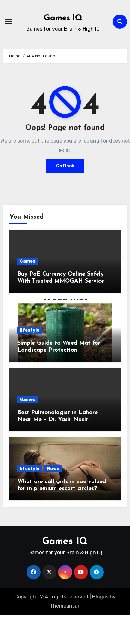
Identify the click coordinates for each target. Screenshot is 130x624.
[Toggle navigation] (8, 21)
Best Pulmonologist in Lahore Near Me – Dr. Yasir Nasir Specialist (57, 419)
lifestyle (29, 330)
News (53, 468)
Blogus (100, 597)
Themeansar (64, 606)
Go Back (65, 166)
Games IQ (63, 18)
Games (27, 261)
